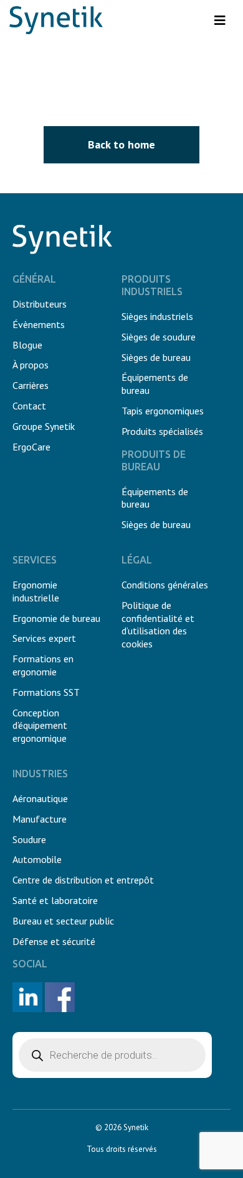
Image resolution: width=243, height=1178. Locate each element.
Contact (29, 406)
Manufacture (39, 819)
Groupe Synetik (43, 426)
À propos (30, 364)
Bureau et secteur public (63, 921)
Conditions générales (165, 584)
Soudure (29, 839)
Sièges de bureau (156, 357)
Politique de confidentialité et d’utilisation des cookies (158, 624)
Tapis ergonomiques (163, 410)
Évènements (38, 324)
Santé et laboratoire (55, 900)
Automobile (37, 859)
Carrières (30, 385)
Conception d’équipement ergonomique (39, 725)
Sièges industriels (157, 316)
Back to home (121, 144)
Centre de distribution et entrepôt (83, 880)
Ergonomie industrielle (35, 591)
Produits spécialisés (162, 431)
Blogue (27, 345)
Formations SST (46, 692)
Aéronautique (40, 798)
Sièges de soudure (159, 337)
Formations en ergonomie (43, 665)
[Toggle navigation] (220, 20)
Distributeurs (39, 304)
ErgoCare (31, 447)
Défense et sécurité (53, 941)
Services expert (44, 638)
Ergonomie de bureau (56, 618)
